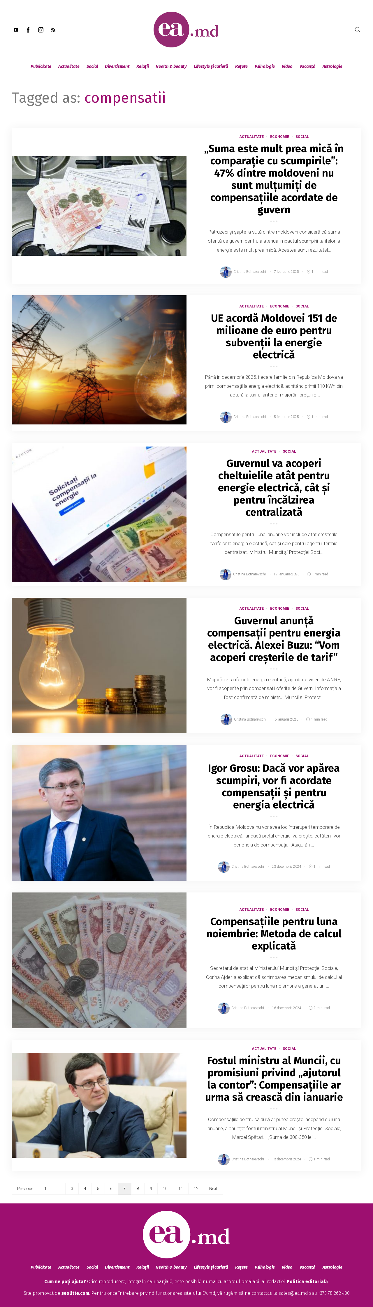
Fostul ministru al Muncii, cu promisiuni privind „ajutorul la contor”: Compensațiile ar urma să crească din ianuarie (274, 1079)
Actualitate (69, 66)
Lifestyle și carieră (211, 66)
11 (180, 1188)
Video (287, 66)
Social (92, 66)
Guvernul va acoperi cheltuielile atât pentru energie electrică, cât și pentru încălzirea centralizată (274, 488)
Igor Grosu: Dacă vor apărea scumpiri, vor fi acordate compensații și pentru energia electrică (274, 786)
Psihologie (265, 66)
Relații (142, 66)
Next (213, 1188)
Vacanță (308, 66)
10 (165, 1188)
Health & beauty (171, 66)
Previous (25, 1188)
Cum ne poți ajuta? (65, 1281)
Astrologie (332, 66)
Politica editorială (307, 1281)
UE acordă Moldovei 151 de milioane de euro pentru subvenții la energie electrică (274, 336)
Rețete (241, 66)
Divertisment (117, 66)
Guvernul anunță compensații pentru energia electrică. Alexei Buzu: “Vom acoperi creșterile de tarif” (274, 639)
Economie (279, 137)
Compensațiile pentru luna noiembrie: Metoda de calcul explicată (274, 933)
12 (196, 1188)
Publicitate (41, 66)
